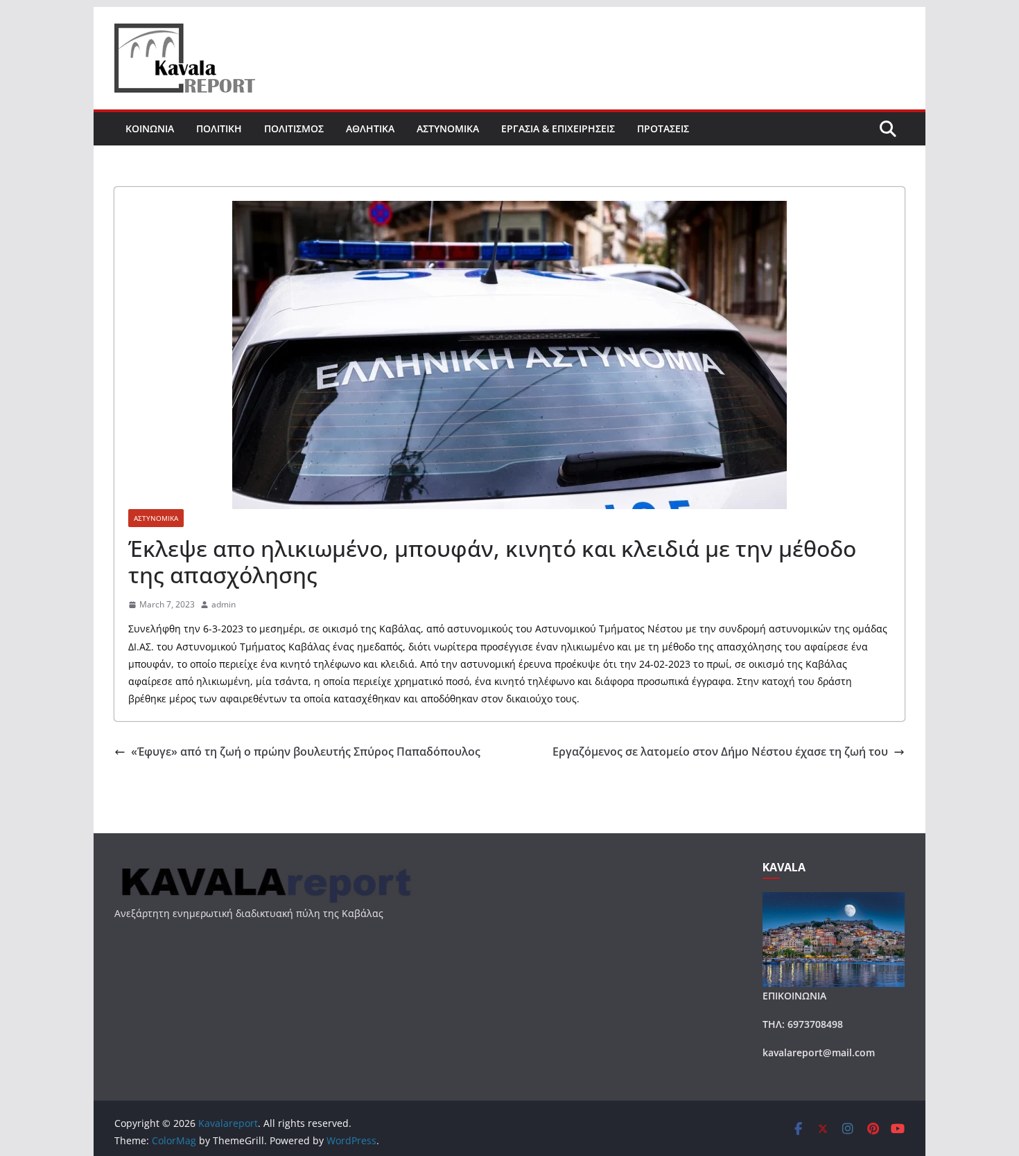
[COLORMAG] (264, 869)
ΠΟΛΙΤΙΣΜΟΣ (294, 128)
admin (223, 604)
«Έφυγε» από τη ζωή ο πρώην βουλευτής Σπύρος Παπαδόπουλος (305, 751)
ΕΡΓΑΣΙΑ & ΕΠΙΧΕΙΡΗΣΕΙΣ (558, 128)
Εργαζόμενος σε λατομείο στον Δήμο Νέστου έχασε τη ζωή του (720, 751)
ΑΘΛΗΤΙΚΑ (370, 128)
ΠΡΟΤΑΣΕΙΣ (663, 128)
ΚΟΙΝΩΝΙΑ (149, 128)
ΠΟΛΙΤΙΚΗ (219, 128)
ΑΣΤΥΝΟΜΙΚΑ (448, 128)
